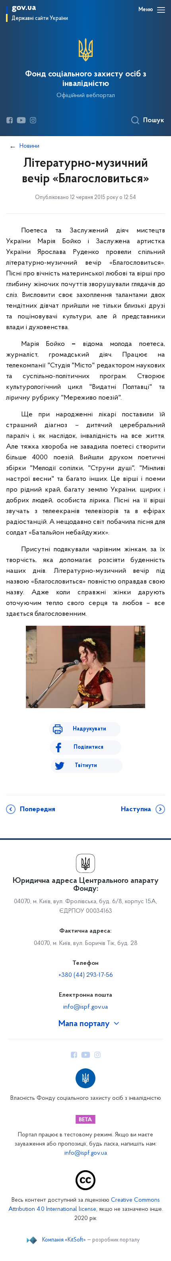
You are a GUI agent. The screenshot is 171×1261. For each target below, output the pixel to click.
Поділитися (88, 747)
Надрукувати (89, 729)
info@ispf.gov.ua (85, 1007)
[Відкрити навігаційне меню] (161, 10)
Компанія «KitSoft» (64, 1240)
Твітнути (86, 766)
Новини (29, 146)
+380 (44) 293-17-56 (85, 975)
